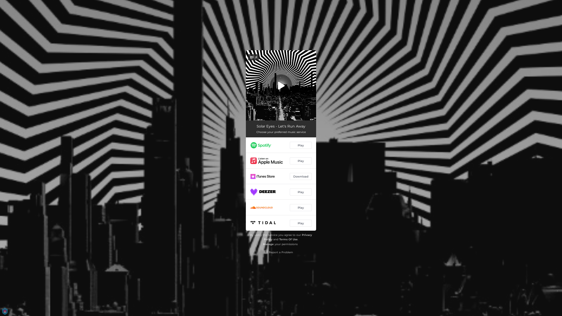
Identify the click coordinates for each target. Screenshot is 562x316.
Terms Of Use (288, 239)
